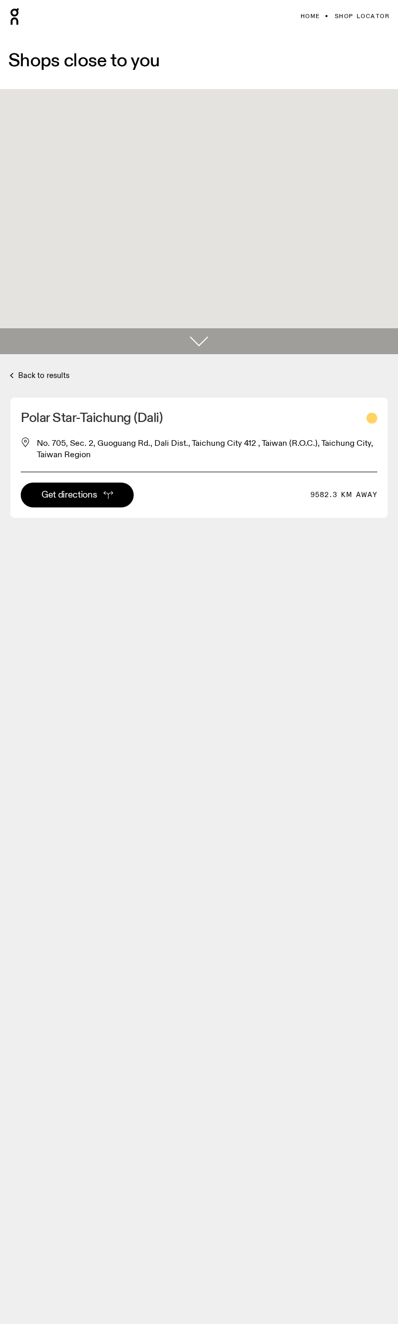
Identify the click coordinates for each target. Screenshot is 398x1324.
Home (310, 16)
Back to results (42, 376)
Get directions (69, 495)
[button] (199, 341)
